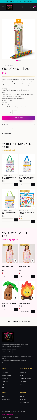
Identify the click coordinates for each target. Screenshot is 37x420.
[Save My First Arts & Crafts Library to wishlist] (32, 206)
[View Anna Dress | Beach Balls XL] (10, 253)
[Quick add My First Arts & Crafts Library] (33, 221)
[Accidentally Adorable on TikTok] (14, 351)
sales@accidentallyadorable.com (18, 360)
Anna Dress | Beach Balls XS (25, 267)
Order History (23, 399)
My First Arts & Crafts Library (26, 213)
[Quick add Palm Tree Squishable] (16, 309)
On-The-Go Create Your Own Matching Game (26, 177)
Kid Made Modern (7, 65)
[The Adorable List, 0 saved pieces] (26, 7)
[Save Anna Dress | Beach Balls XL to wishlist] (15, 261)
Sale (3, 387)
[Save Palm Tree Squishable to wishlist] (15, 298)
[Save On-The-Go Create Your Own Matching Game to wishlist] (32, 171)
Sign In (22, 396)
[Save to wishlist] (15, 112)
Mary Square (5, 265)
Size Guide (23, 381)
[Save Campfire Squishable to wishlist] (32, 298)
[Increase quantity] (10, 112)
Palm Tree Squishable (9, 303)
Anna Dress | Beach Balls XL (8, 267)
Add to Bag (18, 118)
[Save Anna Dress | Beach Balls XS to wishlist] (32, 261)
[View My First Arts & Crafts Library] (27, 199)
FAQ (21, 384)
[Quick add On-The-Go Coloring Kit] (16, 219)
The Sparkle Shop (6, 375)
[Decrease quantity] (4, 112)
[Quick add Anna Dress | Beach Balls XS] (33, 276)
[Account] (30, 7)
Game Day (5, 381)
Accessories (5, 378)
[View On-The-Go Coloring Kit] (10, 199)
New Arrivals (5, 372)
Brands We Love (6, 399)
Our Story (4, 396)
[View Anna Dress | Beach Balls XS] (27, 253)
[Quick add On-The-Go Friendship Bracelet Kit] (16, 184)
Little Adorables (12, 13)
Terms (10, 417)
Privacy (4, 417)
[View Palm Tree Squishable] (10, 290)
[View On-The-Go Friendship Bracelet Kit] (10, 164)
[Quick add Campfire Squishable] (33, 311)
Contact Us (23, 372)
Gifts (3, 384)
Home (3, 13)
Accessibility (18, 417)
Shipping (5, 124)
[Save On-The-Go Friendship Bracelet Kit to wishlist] (15, 171)
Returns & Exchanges (9, 129)
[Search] (23, 7)
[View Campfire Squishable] (27, 290)
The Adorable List (24, 402)
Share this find (7, 133)
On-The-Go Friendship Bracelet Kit (9, 177)
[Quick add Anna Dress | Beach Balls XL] (16, 276)
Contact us (4, 363)
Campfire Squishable (26, 303)
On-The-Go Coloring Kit (9, 213)
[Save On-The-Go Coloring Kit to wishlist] (15, 206)
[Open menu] (3, 7)
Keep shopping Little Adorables (19, 321)
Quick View (8, 184)
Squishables (5, 302)
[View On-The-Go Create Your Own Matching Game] (27, 164)
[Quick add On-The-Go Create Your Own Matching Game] (33, 184)
